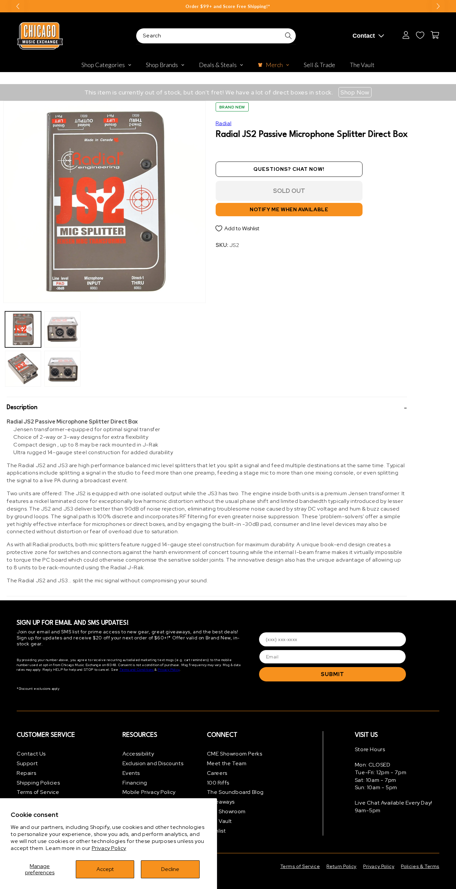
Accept (105, 869)
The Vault (219, 821)
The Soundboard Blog (235, 792)
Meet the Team (227, 763)
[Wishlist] (420, 35)
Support (27, 763)
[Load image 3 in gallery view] (62, 329)
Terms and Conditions (137, 669)
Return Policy (341, 866)
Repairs (26, 773)
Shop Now (355, 92)
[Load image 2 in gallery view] (23, 369)
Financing (135, 782)
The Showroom (226, 811)
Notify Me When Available (289, 209)
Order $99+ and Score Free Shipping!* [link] (228, 6)
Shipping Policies (38, 782)
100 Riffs (218, 782)
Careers (217, 773)
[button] (207, 407)
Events (131, 773)
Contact (364, 35)
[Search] (288, 35)
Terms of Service (38, 792)
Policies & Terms (420, 866)
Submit (332, 674)
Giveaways (221, 801)
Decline (170, 869)
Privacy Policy (109, 848)
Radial (224, 123)
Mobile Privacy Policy (149, 792)
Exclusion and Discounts (153, 763)
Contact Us (31, 753)
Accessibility (138, 753)
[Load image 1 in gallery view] (23, 329)
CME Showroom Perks (234, 753)
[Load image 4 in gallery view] (62, 369)
